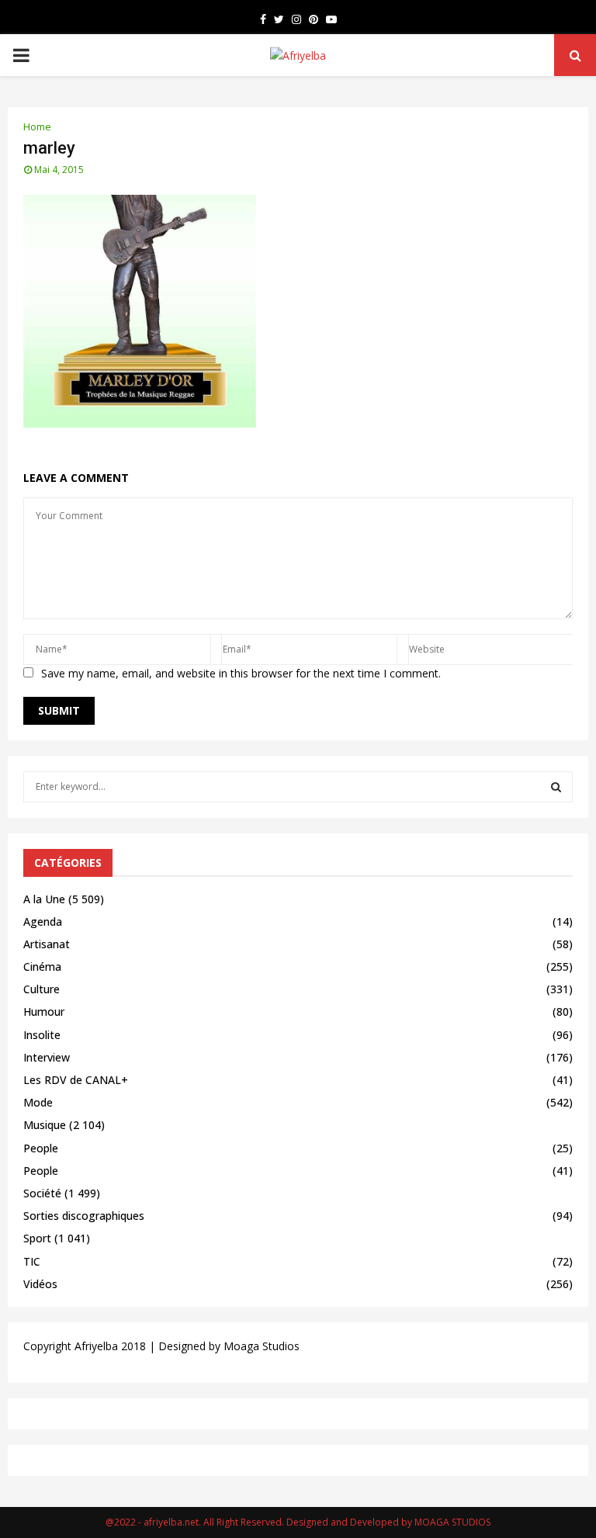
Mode (38, 1102)
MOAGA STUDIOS (452, 1522)
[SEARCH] (556, 786)
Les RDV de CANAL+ (75, 1079)
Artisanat (46, 944)
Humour (43, 1011)
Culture (41, 989)
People (40, 1148)
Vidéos (40, 1283)
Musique (44, 1124)
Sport (37, 1238)
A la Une (44, 899)
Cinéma (42, 966)
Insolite (42, 1034)
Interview (46, 1057)
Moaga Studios (262, 1346)
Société (42, 1193)
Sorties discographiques (83, 1215)
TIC (31, 1261)
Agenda (42, 921)
